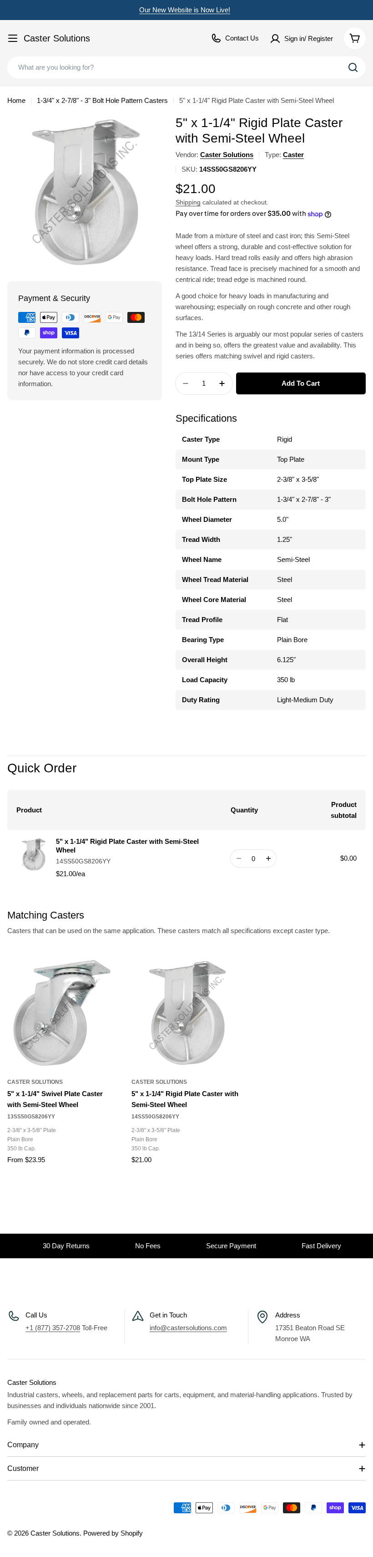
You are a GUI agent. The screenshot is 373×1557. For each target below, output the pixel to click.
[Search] (353, 67)
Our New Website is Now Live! (184, 10)
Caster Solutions (57, 38)
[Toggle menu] (12, 38)
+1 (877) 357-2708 (52, 1328)
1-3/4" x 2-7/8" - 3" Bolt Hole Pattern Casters (102, 100)
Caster (293, 154)
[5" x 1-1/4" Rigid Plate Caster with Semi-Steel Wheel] (186, 1013)
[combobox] (186, 67)
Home (16, 100)
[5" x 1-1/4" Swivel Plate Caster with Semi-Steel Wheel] (62, 1013)
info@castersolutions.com (188, 1328)
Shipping (188, 202)
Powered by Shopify (113, 1533)
